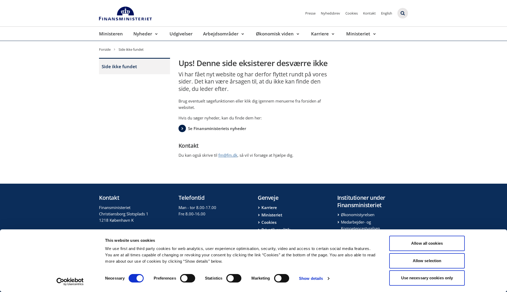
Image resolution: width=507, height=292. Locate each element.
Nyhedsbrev (330, 13)
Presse (310, 13)
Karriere (320, 34)
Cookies (351, 13)
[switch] (187, 278)
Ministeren (111, 34)
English (386, 13)
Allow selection (427, 260)
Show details (311, 278)
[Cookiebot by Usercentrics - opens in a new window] (70, 282)
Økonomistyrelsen (357, 214)
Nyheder (142, 34)
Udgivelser (181, 34)
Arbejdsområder (220, 34)
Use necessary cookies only (427, 278)
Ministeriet (358, 34)
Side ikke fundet (119, 66)
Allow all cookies (427, 243)
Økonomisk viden (275, 34)
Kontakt (369, 13)
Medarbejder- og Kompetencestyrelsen (360, 225)
